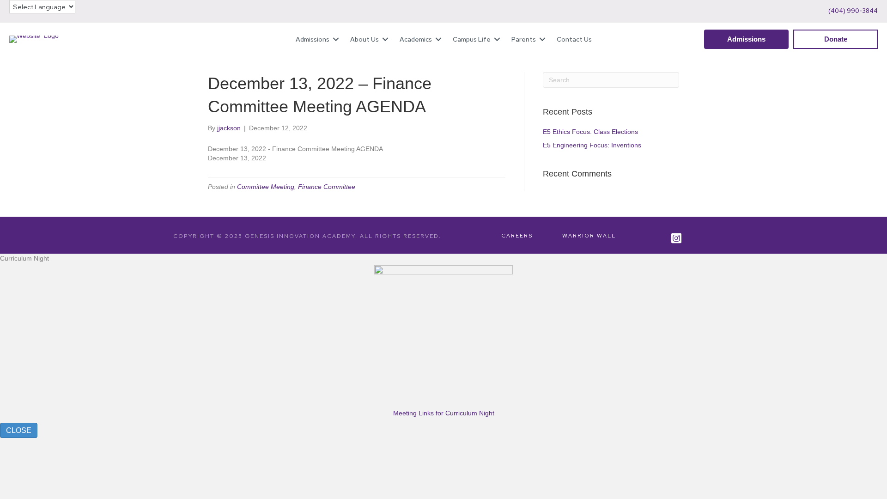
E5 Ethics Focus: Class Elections (591, 131)
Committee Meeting (265, 186)
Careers (517, 235)
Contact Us (574, 39)
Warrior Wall (589, 235)
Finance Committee (326, 186)
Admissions (312, 39)
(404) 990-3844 (853, 11)
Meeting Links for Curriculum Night (443, 413)
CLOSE (18, 430)
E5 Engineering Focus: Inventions (592, 145)
